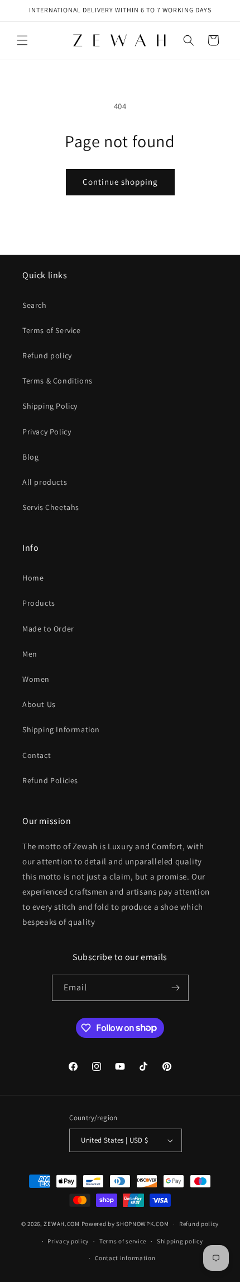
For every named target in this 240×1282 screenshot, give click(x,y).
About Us (39, 704)
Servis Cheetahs (50, 507)
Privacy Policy (46, 432)
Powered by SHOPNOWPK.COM (125, 1224)
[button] (22, 40)
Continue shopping (120, 181)
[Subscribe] (176, 988)
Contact (36, 755)
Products (38, 603)
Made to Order (48, 629)
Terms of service (122, 1241)
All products (44, 482)
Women (36, 679)
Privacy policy (68, 1241)
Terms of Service (51, 330)
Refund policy (47, 355)
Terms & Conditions (57, 381)
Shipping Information (61, 729)
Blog (30, 457)
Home (33, 578)
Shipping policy (180, 1241)
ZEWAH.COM (61, 1224)
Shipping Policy (50, 406)
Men (29, 654)
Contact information (125, 1258)
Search (34, 305)
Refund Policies (50, 780)
